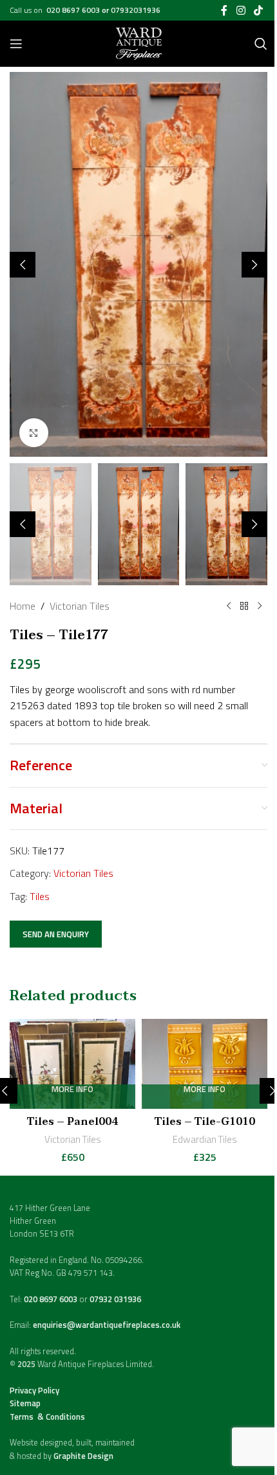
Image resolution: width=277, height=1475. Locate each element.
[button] (22, 265)
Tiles (40, 896)
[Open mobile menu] (16, 44)
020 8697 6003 (74, 10)
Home (22, 606)
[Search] (261, 44)
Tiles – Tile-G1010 (205, 1122)
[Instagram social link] (240, 10)
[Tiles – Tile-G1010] (204, 1064)
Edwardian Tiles (205, 1139)
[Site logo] (138, 42)
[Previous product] (228, 606)
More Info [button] (72, 1089)
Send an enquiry (56, 934)
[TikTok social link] (258, 10)
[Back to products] (244, 606)
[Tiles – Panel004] (72, 1064)
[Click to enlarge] (33, 432)
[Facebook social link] (224, 10)
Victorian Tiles (80, 606)
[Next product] (259, 606)
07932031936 (135, 10)
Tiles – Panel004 (72, 1122)
